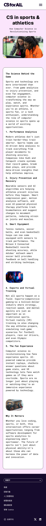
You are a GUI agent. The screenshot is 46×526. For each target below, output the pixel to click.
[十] (35, 519)
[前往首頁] (13, 5)
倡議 (5, 487)
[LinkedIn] (40, 519)
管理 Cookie (9, 509)
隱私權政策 (8, 505)
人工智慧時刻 (9, 496)
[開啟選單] (41, 5)
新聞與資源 (8, 500)
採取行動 (7, 492)
